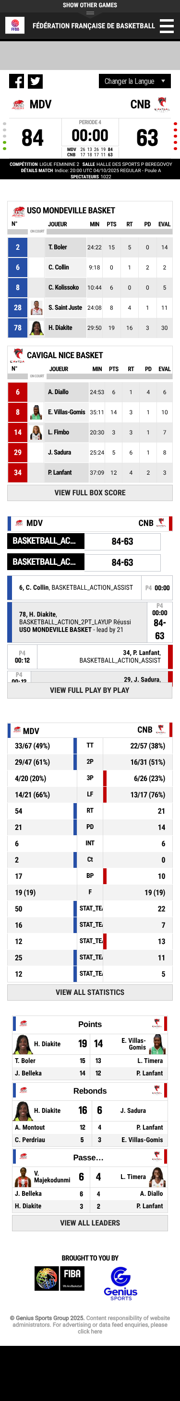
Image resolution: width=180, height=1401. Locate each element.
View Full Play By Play (89, 690)
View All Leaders (90, 1222)
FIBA (59, 1283)
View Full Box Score (90, 492)
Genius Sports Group (120, 1283)
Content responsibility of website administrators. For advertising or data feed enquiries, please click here (91, 1325)
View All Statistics (90, 992)
